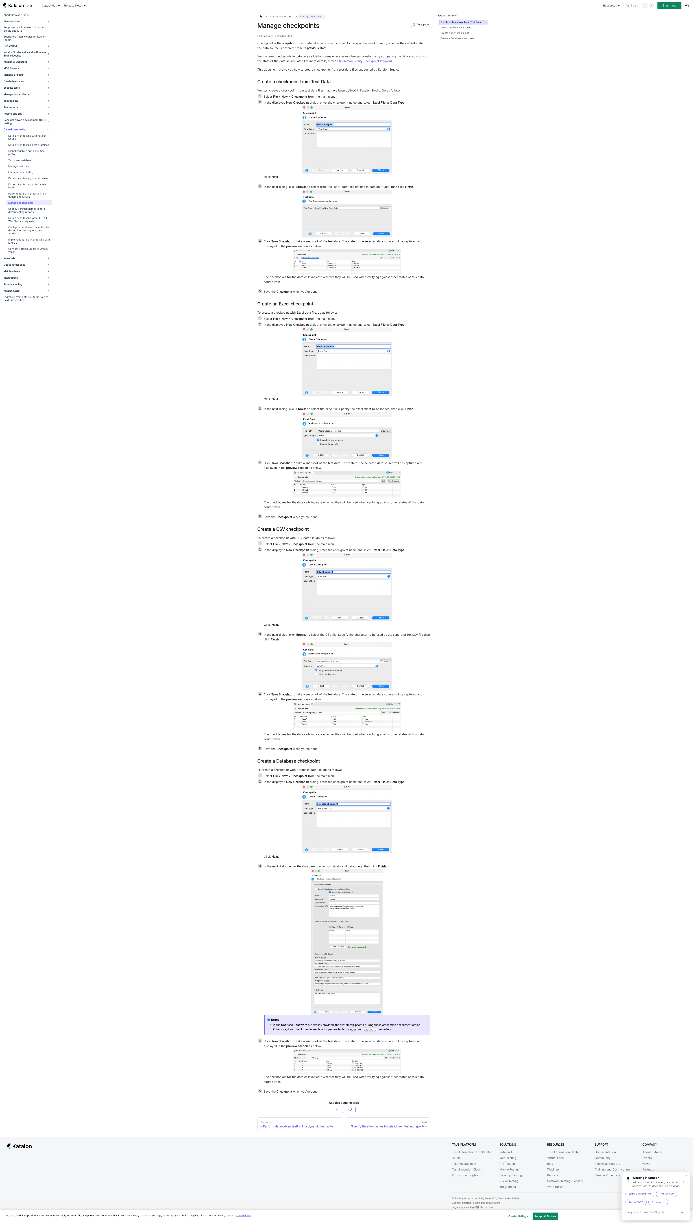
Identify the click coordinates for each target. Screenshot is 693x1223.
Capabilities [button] (49, 5)
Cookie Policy (243, 1215)
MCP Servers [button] (11, 68)
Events (647, 1158)
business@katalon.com (486, 1202)
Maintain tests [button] (12, 271)
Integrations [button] (11, 277)
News (646, 1163)
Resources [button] (610, 5)
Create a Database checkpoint (458, 38)
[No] (350, 1110)
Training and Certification (612, 1169)
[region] (346, 1216)
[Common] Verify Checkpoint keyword (365, 61)
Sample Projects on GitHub (613, 1175)
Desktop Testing (511, 1175)
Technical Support (607, 1163)
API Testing (507, 1163)
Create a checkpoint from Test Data (461, 22)
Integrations (508, 1187)
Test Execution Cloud (466, 1169)
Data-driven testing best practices (28, 145)
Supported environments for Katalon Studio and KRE (25, 29)
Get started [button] (10, 46)
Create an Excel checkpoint (456, 27)
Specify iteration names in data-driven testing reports (27, 210)
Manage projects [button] (13, 74)
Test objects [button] (11, 100)
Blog (550, 1163)
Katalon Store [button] (11, 290)
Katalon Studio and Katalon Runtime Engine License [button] (25, 54)
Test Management (464, 1163)
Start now (669, 5)
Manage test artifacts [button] (16, 94)
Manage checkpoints (20, 202)
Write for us (555, 1187)
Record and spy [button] (13, 113)
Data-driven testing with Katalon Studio (27, 137)
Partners (648, 1169)
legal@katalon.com (481, 1207)
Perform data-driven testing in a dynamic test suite (27, 195)
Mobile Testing (510, 1169)
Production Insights (465, 1175)
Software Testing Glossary (565, 1181)
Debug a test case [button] (14, 264)
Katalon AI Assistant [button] (15, 61)
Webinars (553, 1169)
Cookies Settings (518, 1216)
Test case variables (19, 160)
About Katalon (652, 1152)
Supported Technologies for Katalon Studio (25, 38)
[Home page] (260, 16)
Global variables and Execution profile (26, 152)
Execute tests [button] (12, 87)
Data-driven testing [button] (15, 129)
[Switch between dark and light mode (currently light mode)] (687, 5)
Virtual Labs (555, 1158)
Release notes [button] (12, 21)
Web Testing (508, 1158)
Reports (552, 1175)
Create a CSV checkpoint (455, 33)
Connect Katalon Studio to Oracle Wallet (28, 250)
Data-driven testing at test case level (27, 186)
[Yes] (337, 1110)
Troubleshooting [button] (13, 284)
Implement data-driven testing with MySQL (29, 241)
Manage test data (18, 166)
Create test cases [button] (14, 81)
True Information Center (563, 1152)
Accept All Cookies (545, 1216)
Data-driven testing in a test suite (28, 178)
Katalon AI (506, 1152)
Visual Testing (509, 1181)
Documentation (605, 1152)
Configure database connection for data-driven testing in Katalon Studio (28, 230)
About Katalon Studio (16, 14)
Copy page (420, 24)
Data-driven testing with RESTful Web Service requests (27, 220)
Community (603, 1158)
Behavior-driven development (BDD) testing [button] (25, 122)
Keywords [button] (9, 258)
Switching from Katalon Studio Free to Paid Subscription (26, 298)
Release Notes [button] (73, 5)
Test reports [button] (11, 107)
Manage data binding (21, 172)
